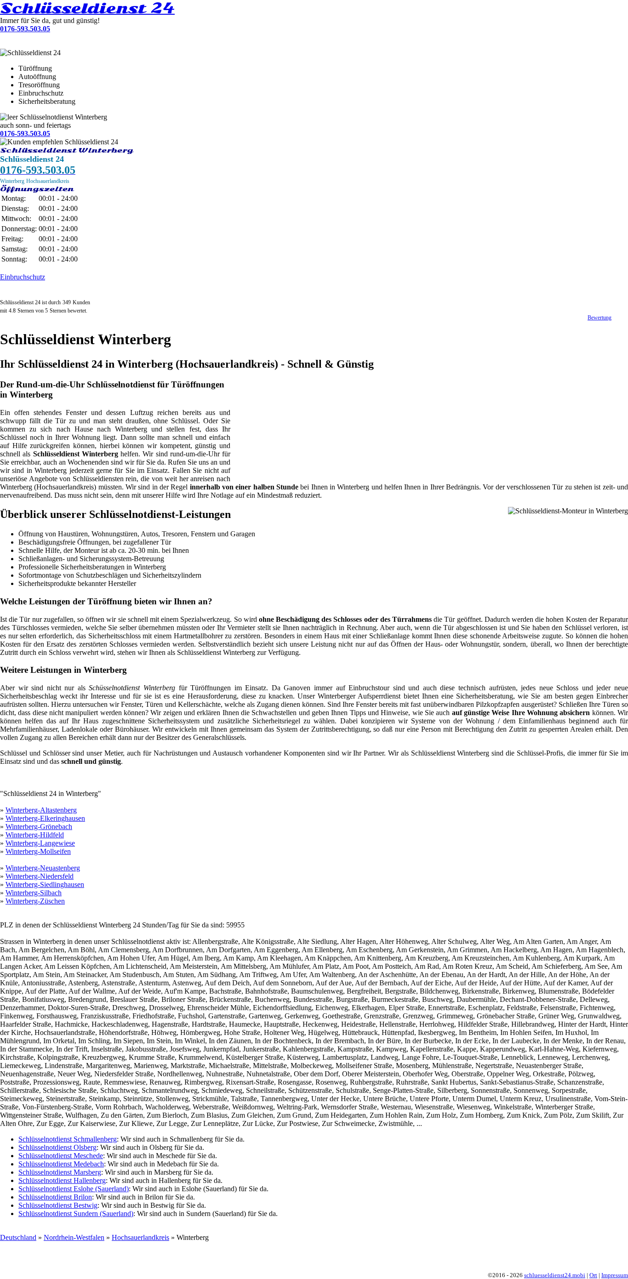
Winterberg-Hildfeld (35, 835)
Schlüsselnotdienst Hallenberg (62, 1180)
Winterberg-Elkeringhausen (45, 818)
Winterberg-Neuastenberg (43, 868)
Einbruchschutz (22, 277)
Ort (593, 1275)
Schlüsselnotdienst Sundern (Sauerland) (75, 1213)
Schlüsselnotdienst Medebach (61, 1164)
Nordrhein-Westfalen (74, 1237)
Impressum (614, 1275)
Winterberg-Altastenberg (41, 810)
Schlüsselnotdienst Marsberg (59, 1172)
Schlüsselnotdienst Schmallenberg (67, 1139)
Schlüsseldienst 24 (87, 8)
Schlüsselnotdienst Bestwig (57, 1205)
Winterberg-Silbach (34, 893)
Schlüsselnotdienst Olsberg (57, 1147)
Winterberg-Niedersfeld (40, 876)
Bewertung (599, 317)
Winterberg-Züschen (35, 901)
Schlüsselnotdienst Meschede (60, 1156)
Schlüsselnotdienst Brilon (55, 1197)
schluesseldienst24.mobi (554, 1275)
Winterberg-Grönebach (39, 826)
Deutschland (18, 1237)
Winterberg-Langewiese (40, 843)
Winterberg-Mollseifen (38, 851)
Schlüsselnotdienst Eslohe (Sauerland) (73, 1189)
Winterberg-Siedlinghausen (45, 884)
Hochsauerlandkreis (140, 1237)
